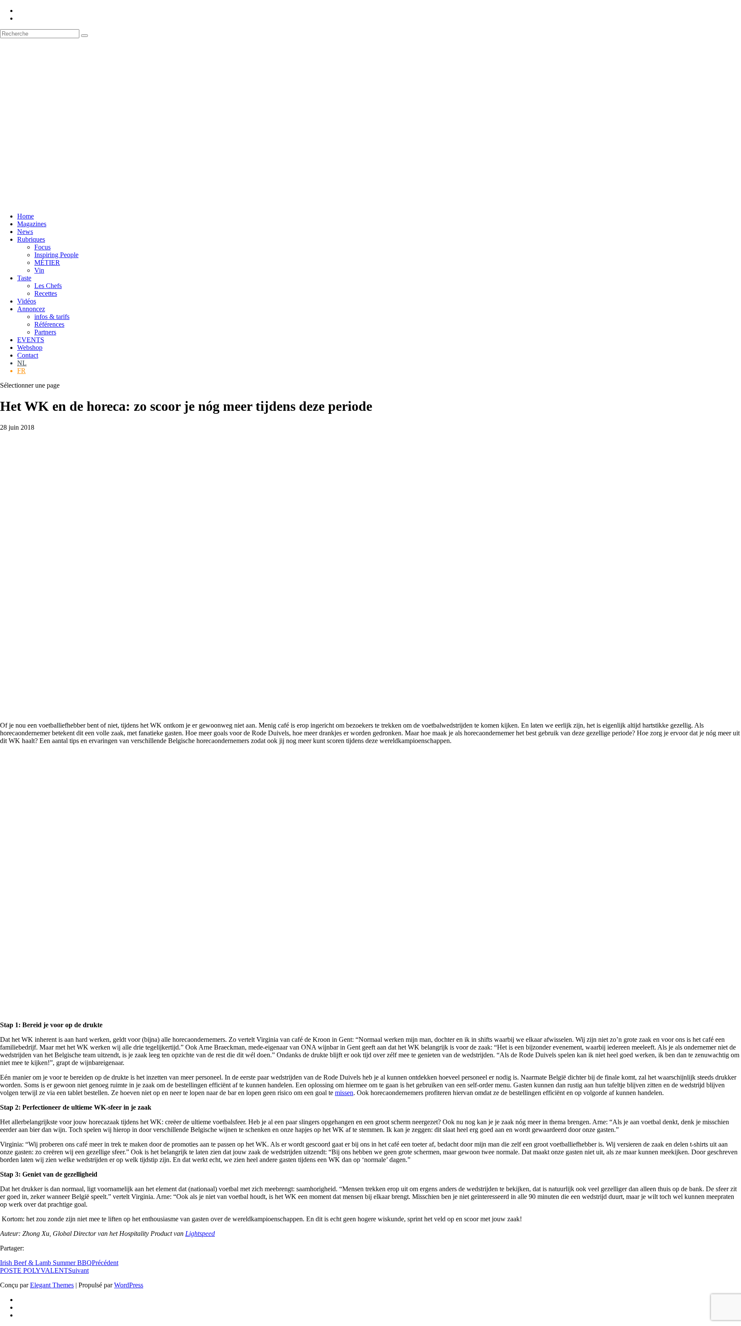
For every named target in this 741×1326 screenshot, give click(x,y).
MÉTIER (47, 262)
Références (49, 324)
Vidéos (26, 301)
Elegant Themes (52, 1285)
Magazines (31, 224)
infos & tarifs (51, 316)
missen (344, 1092)
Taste (24, 278)
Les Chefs (48, 285)
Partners (45, 332)
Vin (39, 270)
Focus (42, 247)
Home (25, 216)
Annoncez (31, 309)
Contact (27, 355)
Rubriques (31, 239)
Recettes (45, 293)
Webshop (29, 347)
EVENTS (30, 339)
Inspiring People (56, 254)
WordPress (128, 1285)
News (25, 231)
